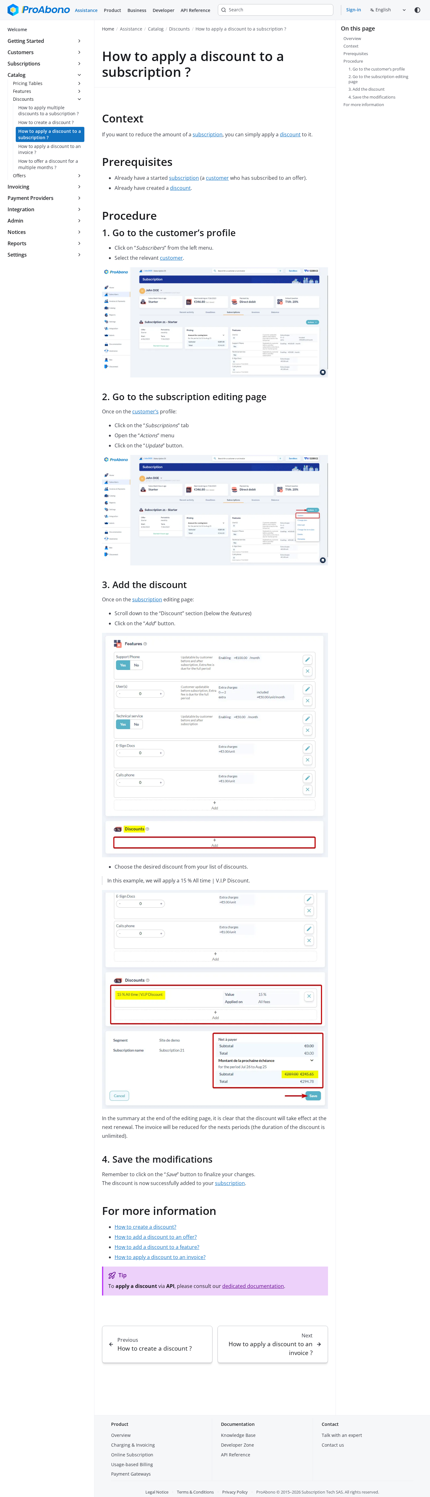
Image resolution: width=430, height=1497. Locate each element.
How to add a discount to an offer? (156, 1236)
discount (290, 134)
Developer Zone (237, 1445)
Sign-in (353, 10)
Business (136, 10)
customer (217, 177)
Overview (121, 1435)
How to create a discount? (145, 1226)
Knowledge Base (238, 1435)
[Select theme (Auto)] (417, 10)
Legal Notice (156, 1492)
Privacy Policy (235, 1492)
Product (112, 10)
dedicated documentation (253, 1286)
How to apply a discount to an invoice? (160, 1257)
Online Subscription (132, 1455)
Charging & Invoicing (133, 1445)
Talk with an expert (342, 1435)
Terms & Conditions (195, 1492)
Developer (163, 10)
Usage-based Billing (132, 1464)
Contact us (333, 1445)
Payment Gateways (131, 1474)
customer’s (145, 411)
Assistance (86, 10)
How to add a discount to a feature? (157, 1247)
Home (108, 29)
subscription (208, 134)
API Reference (195, 10)
